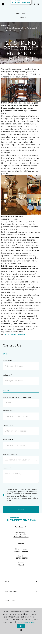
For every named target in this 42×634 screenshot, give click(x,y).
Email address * (8, 425)
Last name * (7, 375)
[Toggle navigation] (3, 4)
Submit (21, 509)
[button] (30, 4)
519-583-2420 (21, 17)
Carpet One (5, 26)
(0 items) (38, 4)
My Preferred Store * (10, 454)
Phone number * (9, 411)
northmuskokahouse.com (14, 334)
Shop (7, 581)
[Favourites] (34, 4)
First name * (7, 360)
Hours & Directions (21, 537)
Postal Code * (8, 440)
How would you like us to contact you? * (18, 397)
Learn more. (29, 622)
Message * (6, 468)
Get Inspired (11, 591)
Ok (21, 626)
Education (10, 601)
